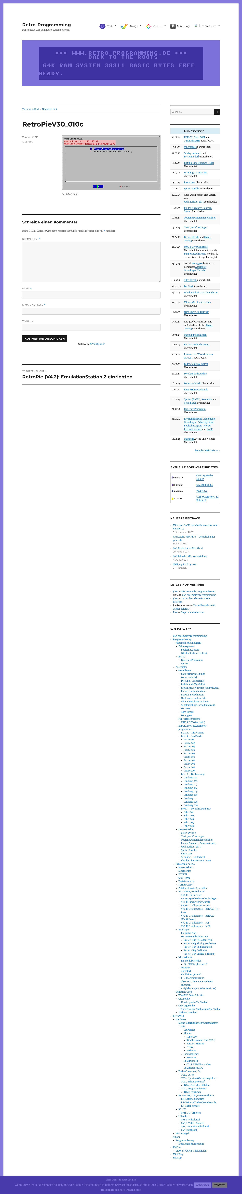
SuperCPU (192, 1036)
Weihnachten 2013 (193, 201)
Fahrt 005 (189, 826)
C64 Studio (184, 998)
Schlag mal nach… (185, 864)
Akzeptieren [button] (202, 1185)
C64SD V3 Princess (191, 1112)
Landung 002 (191, 781)
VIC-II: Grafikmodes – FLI (195, 922)
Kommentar (31, 239)
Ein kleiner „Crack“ (191, 974)
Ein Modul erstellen (191, 960)
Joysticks (191, 1057)
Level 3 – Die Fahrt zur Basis (196, 808)
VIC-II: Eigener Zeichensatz (195, 902)
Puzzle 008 (189, 763)
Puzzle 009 (189, 767)
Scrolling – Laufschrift (193, 857)
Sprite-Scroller (192, 188)
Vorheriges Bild (30, 109)
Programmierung (193, 418)
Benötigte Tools (184, 991)
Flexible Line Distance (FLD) (199, 163)
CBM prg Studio (186, 1005)
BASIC (210, 429)
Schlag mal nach (192, 153)
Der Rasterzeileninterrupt (194, 936)
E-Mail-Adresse (34, 304)
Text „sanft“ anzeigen (195, 227)
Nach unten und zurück (196, 312)
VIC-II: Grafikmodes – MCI (195, 926)
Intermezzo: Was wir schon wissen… (200, 687)
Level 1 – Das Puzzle (191, 736)
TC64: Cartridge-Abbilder (197, 1085)
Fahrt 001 (189, 812)
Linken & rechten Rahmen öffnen (198, 843)
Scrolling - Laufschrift (196, 172)
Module (188, 1033)
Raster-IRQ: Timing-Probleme (200, 943)
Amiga (176, 1137)
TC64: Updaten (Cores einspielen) (198, 1078)
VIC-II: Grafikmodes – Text (195, 905)
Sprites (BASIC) (192, 399)
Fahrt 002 (189, 815)
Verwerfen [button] (219, 1185)
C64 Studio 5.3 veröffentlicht (188, 548)
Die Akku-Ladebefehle (192, 681)
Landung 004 (191, 788)
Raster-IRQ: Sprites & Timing (199, 953)
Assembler (207, 399)
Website (27, 321)
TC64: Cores (187, 1074)
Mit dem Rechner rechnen (198, 302)
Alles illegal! (190, 280)
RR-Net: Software (190, 1105)
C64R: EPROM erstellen (199, 1064)
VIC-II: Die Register (191, 895)
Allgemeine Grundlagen (188, 643)
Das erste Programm (195, 409)
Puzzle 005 (189, 753)
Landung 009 (191, 805)
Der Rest (188, 286)
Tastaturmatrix (192, 140)
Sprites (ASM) (185, 884)
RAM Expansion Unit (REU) (201, 1040)
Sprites (184, 663)
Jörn (175, 591)
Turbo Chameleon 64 (189, 1071)
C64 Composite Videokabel (195, 1126)
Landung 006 (191, 795)
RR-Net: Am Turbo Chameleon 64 (198, 1102)
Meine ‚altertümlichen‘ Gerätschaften (198, 1023)
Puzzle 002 (189, 743)
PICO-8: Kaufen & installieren (191, 1150)
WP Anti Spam (96, 344)
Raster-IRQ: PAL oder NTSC (198, 940)
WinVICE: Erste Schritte (190, 995)
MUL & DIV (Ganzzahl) (196, 246)
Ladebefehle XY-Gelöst (196, 364)
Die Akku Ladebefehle (195, 373)
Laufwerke (189, 1029)
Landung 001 (190, 777)
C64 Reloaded (191, 1061)
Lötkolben (183, 1116)
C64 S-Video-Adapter (192, 1123)
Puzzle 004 (189, 750)
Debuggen (197, 263)
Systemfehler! (191, 156)
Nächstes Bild (49, 109)
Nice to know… (186, 957)
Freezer (190, 1047)
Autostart (186, 971)
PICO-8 (177, 1147)
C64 (183, 1026)
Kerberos (191, 1050)
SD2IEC (182, 1109)
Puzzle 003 (189, 746)
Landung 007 (191, 798)
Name (27, 288)
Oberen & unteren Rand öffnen (200, 217)
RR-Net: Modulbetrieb (192, 1099)
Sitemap (177, 1157)
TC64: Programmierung (193, 1088)
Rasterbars (189, 182)
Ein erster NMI (188, 933)
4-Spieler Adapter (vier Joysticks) (198, 988)
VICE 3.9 (200, 490)
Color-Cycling (188, 833)
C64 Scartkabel (189, 1130)
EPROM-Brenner (195, 1043)
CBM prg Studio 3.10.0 (184, 564)
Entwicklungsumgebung (191, 1144)
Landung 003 (190, 784)
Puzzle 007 (189, 760)
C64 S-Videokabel (190, 1119)
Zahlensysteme (206, 422)
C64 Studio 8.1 (203, 485)
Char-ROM (199, 137)
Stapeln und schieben (195, 335)
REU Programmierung (192, 978)
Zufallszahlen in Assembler (192, 888)
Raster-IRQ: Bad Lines (195, 950)
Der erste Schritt (192, 383)
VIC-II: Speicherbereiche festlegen (199, 898)
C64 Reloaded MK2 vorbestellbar (190, 556)
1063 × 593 (27, 141)
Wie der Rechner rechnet (194, 653)
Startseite (189, 438)
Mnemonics (190, 147)
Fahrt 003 (189, 819)
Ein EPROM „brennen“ (196, 964)
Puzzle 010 (189, 770)
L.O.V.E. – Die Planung (192, 732)
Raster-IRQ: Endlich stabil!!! (199, 947)
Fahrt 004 (189, 822)
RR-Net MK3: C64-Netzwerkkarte (196, 1095)
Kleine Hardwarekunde (196, 389)
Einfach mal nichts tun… (197, 344)
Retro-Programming (46, 24)
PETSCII (188, 137)
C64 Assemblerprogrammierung (198, 591)
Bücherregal (182, 1133)
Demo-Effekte (191, 237)
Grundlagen (190, 402)
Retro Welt (178, 1016)
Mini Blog (178, 1154)
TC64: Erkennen (192, 1092)
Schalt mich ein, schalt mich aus (201, 292)
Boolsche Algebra (193, 425)
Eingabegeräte (191, 1054)
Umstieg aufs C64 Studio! (194, 1002)
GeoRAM (185, 967)
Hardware (181, 1019)
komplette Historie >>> (207, 450)
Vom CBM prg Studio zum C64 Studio (200, 1009)
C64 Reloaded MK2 (193, 1067)
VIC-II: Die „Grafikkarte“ (191, 891)
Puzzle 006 (189, 757)
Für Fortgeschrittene (195, 253)
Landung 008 (191, 801)
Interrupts (183, 929)
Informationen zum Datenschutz (121, 1189)
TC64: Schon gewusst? (193, 1081)
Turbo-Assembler (187, 1012)
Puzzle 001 (189, 739)
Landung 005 (191, 791)
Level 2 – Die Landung (192, 774)
